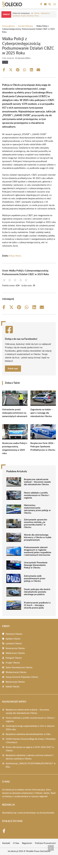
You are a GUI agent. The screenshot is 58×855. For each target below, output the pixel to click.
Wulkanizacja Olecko (16, 672)
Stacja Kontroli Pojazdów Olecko (22, 677)
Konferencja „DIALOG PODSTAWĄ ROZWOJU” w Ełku (31, 765)
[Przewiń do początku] (51, 848)
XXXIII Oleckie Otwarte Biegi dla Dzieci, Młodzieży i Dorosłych (30, 740)
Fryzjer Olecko (13, 663)
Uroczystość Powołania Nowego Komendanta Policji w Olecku (35, 565)
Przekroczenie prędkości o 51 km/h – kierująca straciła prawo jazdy (37, 605)
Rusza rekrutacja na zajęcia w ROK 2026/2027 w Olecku (30, 749)
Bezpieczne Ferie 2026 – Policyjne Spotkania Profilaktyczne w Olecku (42, 446)
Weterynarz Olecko (15, 653)
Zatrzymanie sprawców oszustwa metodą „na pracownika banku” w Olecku (35, 523)
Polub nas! (13, 368)
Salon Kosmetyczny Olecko (19, 667)
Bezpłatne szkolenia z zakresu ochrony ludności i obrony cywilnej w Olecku (29, 757)
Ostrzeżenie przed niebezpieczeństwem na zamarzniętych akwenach (14, 412)
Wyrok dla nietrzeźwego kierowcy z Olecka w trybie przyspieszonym (37, 537)
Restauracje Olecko (15, 682)
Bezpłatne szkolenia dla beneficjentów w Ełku (28, 734)
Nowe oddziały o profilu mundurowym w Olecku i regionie (36, 495)
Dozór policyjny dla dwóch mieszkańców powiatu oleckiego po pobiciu (37, 592)
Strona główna (8, 26)
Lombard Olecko (14, 643)
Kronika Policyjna (25, 26)
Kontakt (50, 813)
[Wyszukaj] (49, 4)
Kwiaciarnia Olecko (15, 648)
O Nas (16, 843)
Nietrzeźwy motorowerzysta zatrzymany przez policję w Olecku (37, 509)
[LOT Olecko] (11, 4)
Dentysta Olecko (14, 634)
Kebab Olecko (12, 686)
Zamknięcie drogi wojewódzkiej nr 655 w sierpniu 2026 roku (30, 728)
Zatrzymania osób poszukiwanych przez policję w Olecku (34, 578)
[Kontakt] (45, 4)
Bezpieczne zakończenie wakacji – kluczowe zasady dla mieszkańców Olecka (37, 482)
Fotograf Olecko (14, 658)
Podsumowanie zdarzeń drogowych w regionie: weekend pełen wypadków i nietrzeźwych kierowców (37, 551)
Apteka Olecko (13, 639)
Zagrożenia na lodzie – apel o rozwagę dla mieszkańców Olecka (41, 412)
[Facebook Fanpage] (41, 4)
